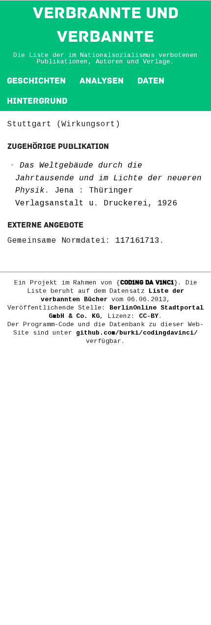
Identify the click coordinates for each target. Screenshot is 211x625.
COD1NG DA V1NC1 (147, 282)
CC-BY (148, 316)
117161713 (137, 240)
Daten (150, 81)
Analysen (101, 81)
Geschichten (36, 81)
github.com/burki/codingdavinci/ (137, 333)
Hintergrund (37, 101)
